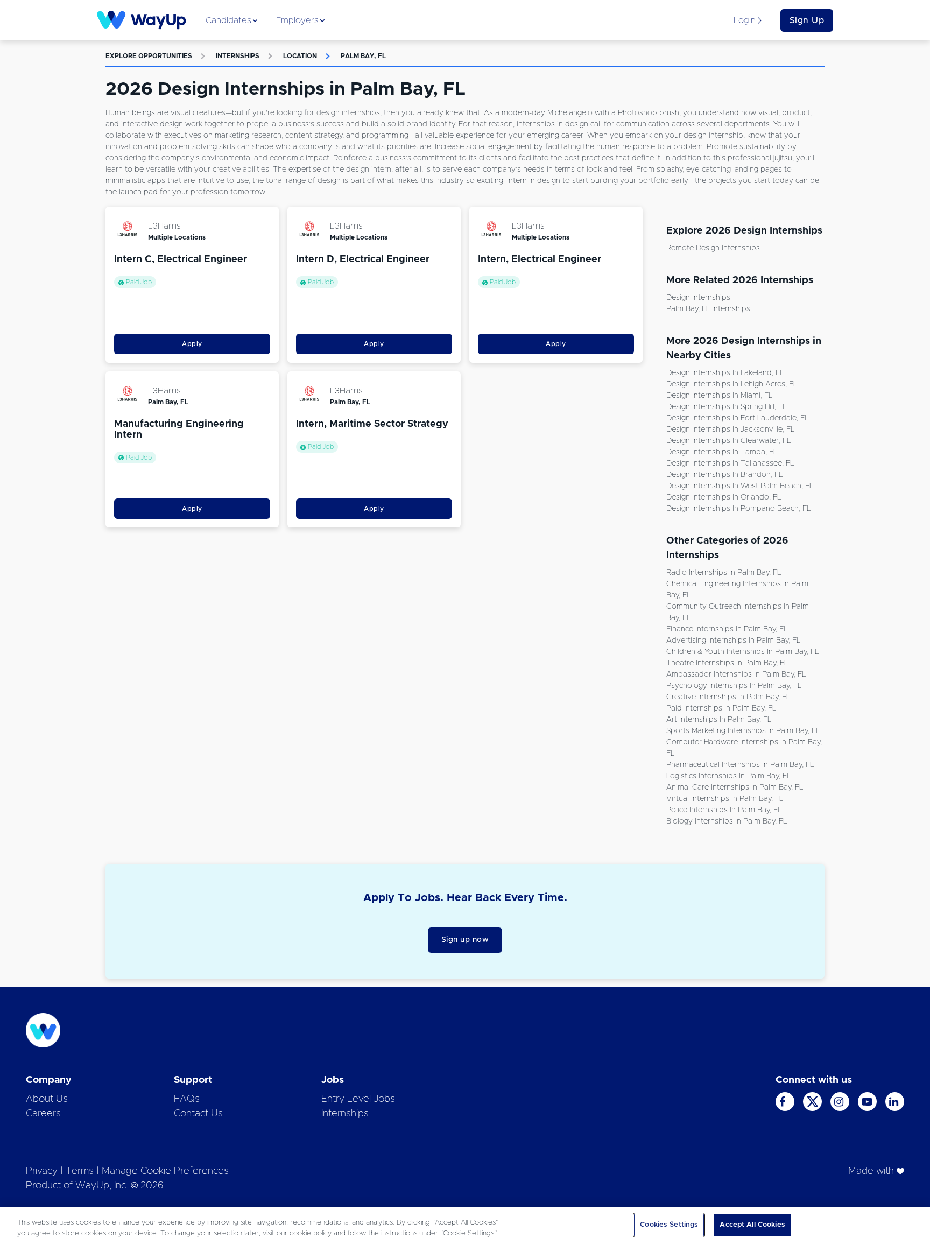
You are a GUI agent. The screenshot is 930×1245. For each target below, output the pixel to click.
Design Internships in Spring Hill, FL (726, 407)
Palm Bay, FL (363, 56)
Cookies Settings (669, 1224)
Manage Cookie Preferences (165, 1171)
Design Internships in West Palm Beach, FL (739, 486)
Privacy (42, 1171)
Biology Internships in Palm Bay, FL (726, 821)
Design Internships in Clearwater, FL (728, 441)
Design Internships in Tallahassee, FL (730, 463)
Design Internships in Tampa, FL (721, 452)
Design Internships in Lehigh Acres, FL (731, 384)
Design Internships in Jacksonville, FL (730, 429)
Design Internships (698, 297)
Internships (237, 56)
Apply (192, 344)
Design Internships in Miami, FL (719, 395)
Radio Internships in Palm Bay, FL (723, 572)
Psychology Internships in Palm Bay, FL (733, 686)
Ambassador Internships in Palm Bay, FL (736, 674)
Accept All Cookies (752, 1224)
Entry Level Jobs (358, 1099)
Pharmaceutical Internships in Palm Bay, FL (740, 765)
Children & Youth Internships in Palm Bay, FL (742, 652)
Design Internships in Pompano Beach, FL (738, 508)
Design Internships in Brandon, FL (724, 475)
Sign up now (465, 940)
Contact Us (198, 1114)
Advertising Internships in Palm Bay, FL (733, 640)
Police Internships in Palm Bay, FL (723, 810)
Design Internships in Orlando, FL (723, 497)
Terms (80, 1171)
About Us (47, 1099)
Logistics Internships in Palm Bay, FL (728, 776)
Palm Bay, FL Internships (708, 309)
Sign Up (807, 20)
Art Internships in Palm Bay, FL (718, 719)
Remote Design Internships (713, 248)
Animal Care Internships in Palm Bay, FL (734, 787)
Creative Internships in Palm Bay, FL (728, 697)
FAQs (187, 1099)
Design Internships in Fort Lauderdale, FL (737, 418)
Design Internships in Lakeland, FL (725, 373)
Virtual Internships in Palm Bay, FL (724, 799)
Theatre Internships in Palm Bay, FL (727, 663)
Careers (43, 1114)
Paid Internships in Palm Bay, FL (721, 708)
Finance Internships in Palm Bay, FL (726, 629)
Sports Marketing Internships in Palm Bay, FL (743, 731)
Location (300, 56)
